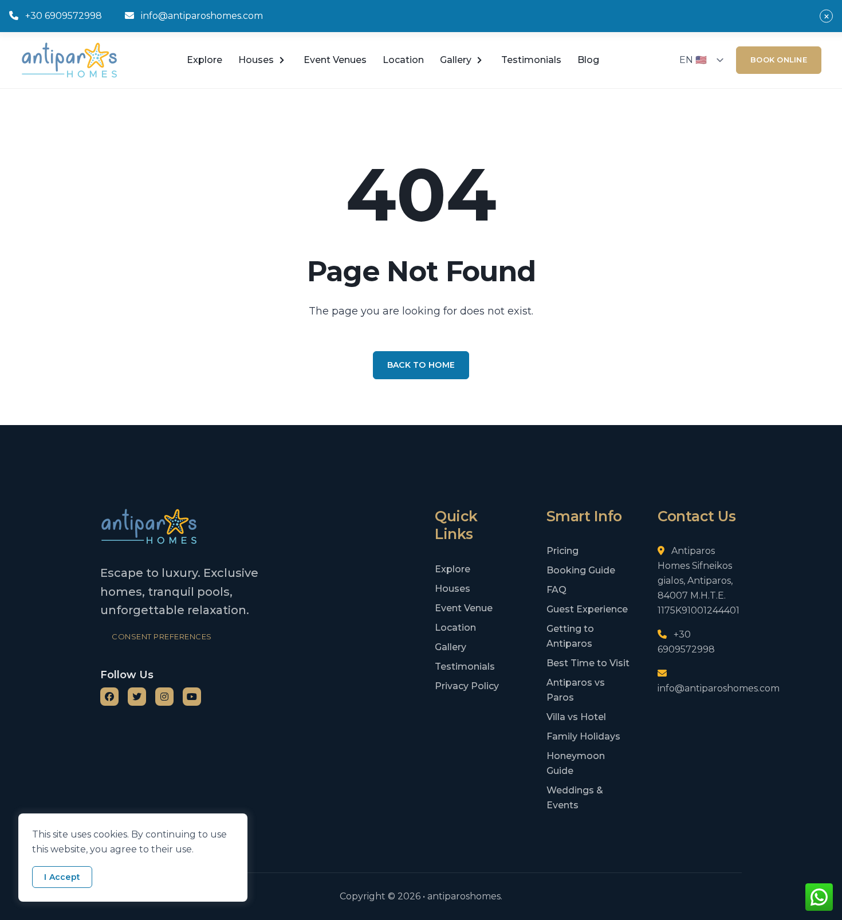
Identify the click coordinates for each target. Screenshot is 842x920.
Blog (588, 59)
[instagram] (164, 696)
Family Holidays (583, 736)
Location (403, 59)
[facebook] (109, 696)
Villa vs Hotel (576, 716)
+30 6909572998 (63, 15)
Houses (256, 59)
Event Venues (335, 59)
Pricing (562, 550)
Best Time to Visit (587, 663)
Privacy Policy (467, 686)
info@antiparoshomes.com (202, 15)
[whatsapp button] (819, 897)
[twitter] (137, 696)
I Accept (62, 877)
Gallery (450, 647)
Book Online (778, 59)
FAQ (556, 589)
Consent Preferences (162, 636)
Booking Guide (580, 570)
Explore (204, 59)
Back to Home (421, 365)
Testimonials (531, 59)
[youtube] (192, 696)
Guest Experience (587, 609)
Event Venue (464, 608)
